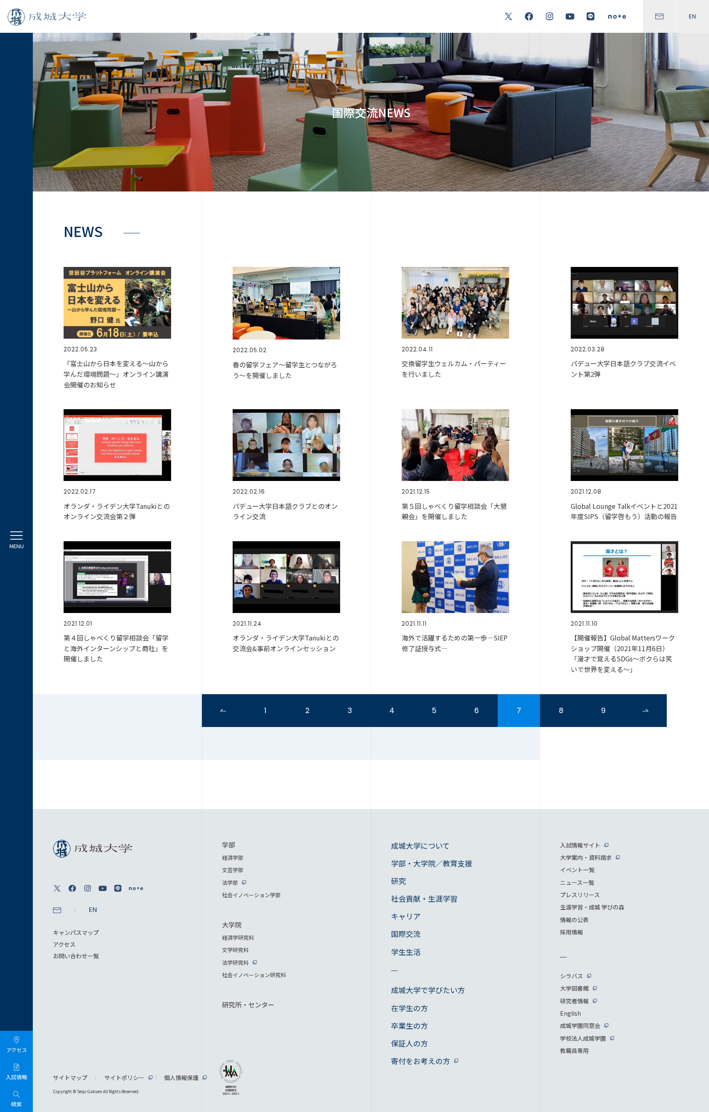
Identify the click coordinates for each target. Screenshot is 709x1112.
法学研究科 (235, 962)
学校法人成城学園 (583, 1038)
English (570, 1013)
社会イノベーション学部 (251, 895)
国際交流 (406, 933)
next (645, 710)
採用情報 (571, 932)
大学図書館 (574, 988)
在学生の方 (409, 1008)
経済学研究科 (238, 937)
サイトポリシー (124, 1077)
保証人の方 (409, 1043)
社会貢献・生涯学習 (424, 898)
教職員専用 (574, 1050)
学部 (228, 845)
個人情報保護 (181, 1077)
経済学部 (232, 857)
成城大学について (420, 845)
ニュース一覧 (577, 882)
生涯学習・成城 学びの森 (592, 907)
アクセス (64, 944)
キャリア (406, 916)
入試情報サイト (580, 845)
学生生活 (406, 951)
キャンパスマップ (76, 932)
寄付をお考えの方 (420, 1060)
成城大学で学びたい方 (428, 989)
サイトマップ (70, 1077)
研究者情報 (574, 1001)
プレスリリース (580, 895)
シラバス (571, 976)
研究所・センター (248, 1004)
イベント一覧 (577, 870)
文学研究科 (235, 950)
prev (223, 710)
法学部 (230, 882)
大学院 (232, 925)
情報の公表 (574, 920)
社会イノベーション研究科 (254, 975)
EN (692, 16)
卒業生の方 (409, 1025)
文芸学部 (232, 870)
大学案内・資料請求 (586, 857)
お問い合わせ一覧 (76, 956)
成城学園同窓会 (580, 1025)
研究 (398, 880)
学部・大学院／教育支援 (431, 863)
